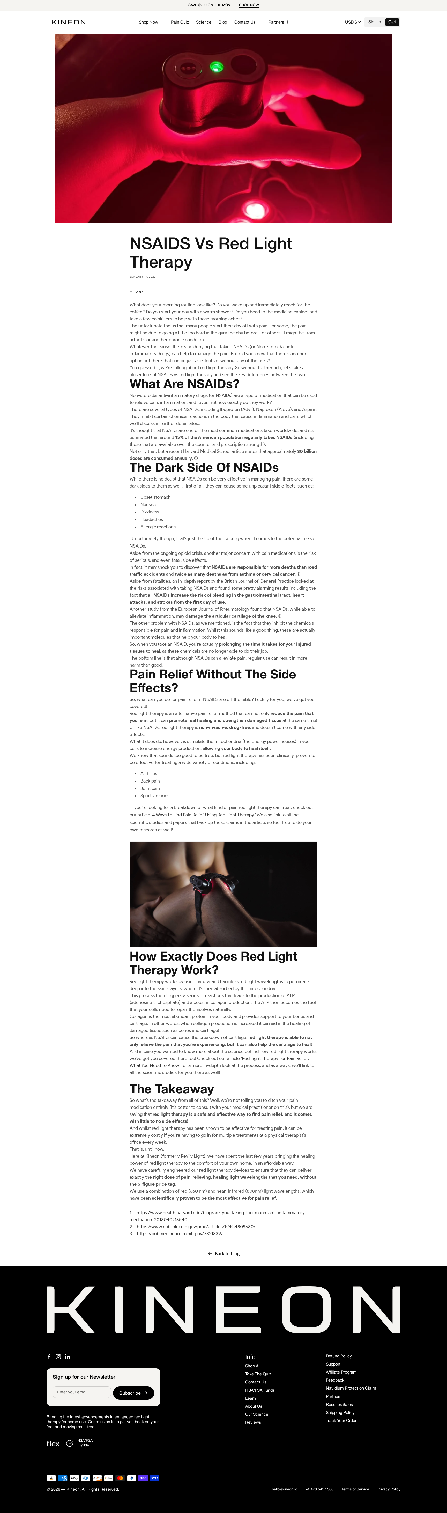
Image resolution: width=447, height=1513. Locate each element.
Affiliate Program (341, 1372)
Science (203, 22)
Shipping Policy (340, 1413)
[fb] (49, 1356)
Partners (333, 1397)
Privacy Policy (388, 1489)
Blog (223, 22)
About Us (253, 1406)
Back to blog (227, 1254)
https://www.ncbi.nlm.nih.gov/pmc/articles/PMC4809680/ (196, 1226)
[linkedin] (67, 1356)
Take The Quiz (258, 1374)
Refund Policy (339, 1356)
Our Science (256, 1414)
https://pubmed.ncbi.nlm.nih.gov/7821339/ (180, 1233)
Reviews (253, 1423)
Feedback (335, 1380)
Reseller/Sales (339, 1405)
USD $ (351, 22)
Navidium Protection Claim (351, 1388)
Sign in (374, 22)
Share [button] (139, 292)
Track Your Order (341, 1421)
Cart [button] (392, 22)
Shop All (252, 1366)
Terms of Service (355, 1489)
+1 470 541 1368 (319, 1489)
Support (333, 1364)
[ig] (58, 1356)
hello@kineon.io (284, 1489)
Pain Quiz (180, 22)
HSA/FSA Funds (260, 1390)
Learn (250, 1398)
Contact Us (255, 1382)
